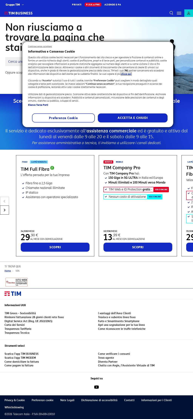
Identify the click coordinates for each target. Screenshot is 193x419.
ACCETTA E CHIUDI (133, 118)
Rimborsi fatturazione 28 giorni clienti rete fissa (34, 317)
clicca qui (126, 73)
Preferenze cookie (43, 400)
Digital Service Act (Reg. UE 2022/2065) (28, 321)
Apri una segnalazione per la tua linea (121, 325)
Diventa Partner (107, 361)
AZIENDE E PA (112, 4)
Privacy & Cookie (15, 400)
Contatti (129, 400)
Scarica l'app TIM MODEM (20, 357)
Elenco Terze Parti (38, 104)
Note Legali (67, 400)
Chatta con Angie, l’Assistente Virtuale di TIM (126, 365)
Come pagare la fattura (19, 365)
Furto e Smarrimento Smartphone (118, 321)
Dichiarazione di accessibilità (99, 400)
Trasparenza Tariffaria (18, 329)
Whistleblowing (14, 407)
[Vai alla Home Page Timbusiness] (19, 13)
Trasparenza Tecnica (17, 332)
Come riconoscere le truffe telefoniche (122, 329)
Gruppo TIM (13, 4)
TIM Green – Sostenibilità (20, 313)
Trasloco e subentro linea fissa (117, 317)
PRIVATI (77, 4)
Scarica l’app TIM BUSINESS (21, 354)
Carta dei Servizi (15, 325)
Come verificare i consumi (114, 354)
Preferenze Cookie (63, 118)
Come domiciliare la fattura (22, 361)
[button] (179, 13)
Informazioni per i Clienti (156, 400)
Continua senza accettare (40, 46)
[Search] (171, 13)
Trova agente (106, 357)
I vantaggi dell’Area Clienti (114, 313)
